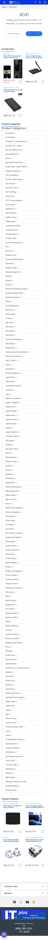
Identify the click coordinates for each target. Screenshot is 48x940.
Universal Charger (12, 748)
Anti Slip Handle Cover (13, 150)
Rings (7, 621)
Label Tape (9, 381)
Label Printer (10, 377)
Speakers (9, 685)
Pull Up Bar (9, 592)
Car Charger (10, 183)
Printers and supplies (13, 571)
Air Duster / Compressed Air (15, 141)
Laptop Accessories (12, 398)
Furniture (8, 318)
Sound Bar (9, 676)
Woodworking (10, 790)
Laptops (8, 428)
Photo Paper (10, 520)
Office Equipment (11, 491)
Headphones (10, 348)
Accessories (9, 137)
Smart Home (10, 655)
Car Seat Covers (11, 188)
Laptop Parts (10, 415)
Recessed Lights (11, 613)
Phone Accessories (12, 512)
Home (4, 7)
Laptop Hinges (10, 411)
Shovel (7, 647)
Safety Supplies (11, 626)
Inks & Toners (10, 360)
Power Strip (9, 554)
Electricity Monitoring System (16, 289)
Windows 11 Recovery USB (15, 782)
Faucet (8, 301)
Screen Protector (11, 634)
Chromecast (10, 205)
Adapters (6, 837)
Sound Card (9, 680)
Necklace (9, 474)
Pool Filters (9, 525)
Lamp (7, 394)
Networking (9, 478)
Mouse (7, 470)
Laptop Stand (10, 424)
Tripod (7, 735)
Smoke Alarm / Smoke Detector (17, 668)
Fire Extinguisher (11, 306)
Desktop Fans (10, 255)
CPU (7, 247)
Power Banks (10, 541)
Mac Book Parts (11, 449)
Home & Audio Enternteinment (16, 352)
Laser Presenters (11, 432)
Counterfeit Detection (13, 242)
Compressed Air (11, 230)
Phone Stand (10, 516)
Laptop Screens (11, 419)
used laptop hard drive (13, 756)
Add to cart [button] (20, 82)
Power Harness (11, 546)
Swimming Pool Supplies (14, 697)
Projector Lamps (11, 579)
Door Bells (6, 54)
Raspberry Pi (10, 605)
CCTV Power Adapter (13, 200)
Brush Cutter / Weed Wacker (16, 167)
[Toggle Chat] (4, 935)
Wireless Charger (11, 786)
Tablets (8, 710)
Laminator (9, 390)
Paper (7, 504)
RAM (7, 596)
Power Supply (10, 558)
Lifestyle (8, 445)
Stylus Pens (9, 689)
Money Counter (11, 461)
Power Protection (11, 550)
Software (8, 672)
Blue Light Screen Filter (14, 162)
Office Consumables (12, 487)
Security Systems (12, 638)
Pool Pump (9, 529)
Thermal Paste (10, 723)
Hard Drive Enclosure (13, 339)
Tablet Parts (9, 706)
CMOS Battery (10, 213)
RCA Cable (9, 609)
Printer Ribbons (11, 563)
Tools (7, 731)
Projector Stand (11, 584)
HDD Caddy (9, 344)
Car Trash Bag (10, 192)
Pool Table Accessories (14, 533)
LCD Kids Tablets (11, 436)
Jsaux (7, 365)
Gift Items (9, 327)
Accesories (9, 133)
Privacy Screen (11, 575)
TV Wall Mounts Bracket (14, 739)
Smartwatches (10, 664)
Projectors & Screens (13, 588)
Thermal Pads (10, 718)
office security (10, 499)
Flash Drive (9, 310)
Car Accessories (11, 175)
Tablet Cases (10, 701)
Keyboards (9, 369)
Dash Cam (9, 251)
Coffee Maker (10, 221)
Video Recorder (11, 765)
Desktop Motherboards (14, 259)
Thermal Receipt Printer (14, 727)
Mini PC (8, 453)
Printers (8, 567)
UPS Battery (10, 752)
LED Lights (9, 440)
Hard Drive (9, 335)
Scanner (8, 630)
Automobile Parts (11, 154)
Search (35, 2)
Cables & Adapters (12, 171)
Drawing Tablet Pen (12, 272)
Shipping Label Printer (13, 643)
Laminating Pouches (13, 386)
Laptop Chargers (11, 402)
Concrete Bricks (11, 234)
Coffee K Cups (10, 217)
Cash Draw (9, 196)
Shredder (8, 651)
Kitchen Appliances (12, 373)
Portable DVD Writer (13, 537)
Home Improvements (13, 356)
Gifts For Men (30, 54)
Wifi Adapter (10, 777)
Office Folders (10, 495)
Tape (7, 714)
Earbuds (8, 280)
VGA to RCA (10, 761)
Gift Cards (9, 322)
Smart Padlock (10, 659)
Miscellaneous (10, 457)
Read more (20, 115)
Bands (7, 158)
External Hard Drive (9, 87)
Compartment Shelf (12, 226)
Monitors (8, 466)
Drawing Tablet (11, 268)
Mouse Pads (14, 803)
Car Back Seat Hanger (13, 179)
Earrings (8, 285)
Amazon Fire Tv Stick (13, 146)
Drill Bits (8, 276)
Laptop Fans (10, 407)
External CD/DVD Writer (14, 293)
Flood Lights (10, 314)
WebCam (8, 773)
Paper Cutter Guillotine (13, 508)
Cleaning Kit (9, 209)
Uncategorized (11, 744)
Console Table (10, 238)
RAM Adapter (10, 600)
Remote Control (11, 617)
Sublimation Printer (12, 693)
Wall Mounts (10, 769)
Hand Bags (9, 331)
